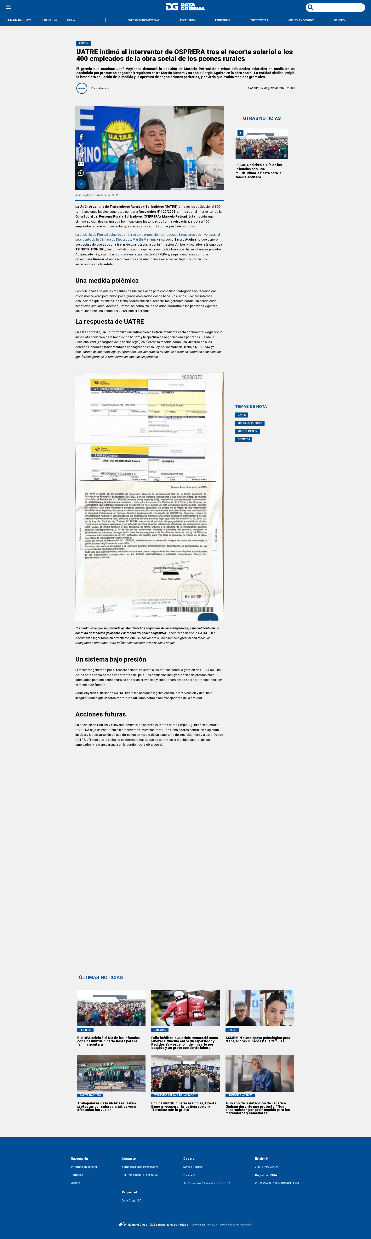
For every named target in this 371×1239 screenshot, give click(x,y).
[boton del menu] (8, 7)
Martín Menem (248, 431)
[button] (81, 137)
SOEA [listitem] (55, 20)
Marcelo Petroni (250, 423)
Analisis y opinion (301, 20)
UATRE (242, 414)
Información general (84, 1167)
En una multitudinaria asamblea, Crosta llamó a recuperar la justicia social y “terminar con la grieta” (183, 1106)
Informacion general (144, 20)
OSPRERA (244, 439)
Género (339, 20)
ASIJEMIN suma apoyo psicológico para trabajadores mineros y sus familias (257, 1039)
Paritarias (222, 20)
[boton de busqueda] (310, 7)
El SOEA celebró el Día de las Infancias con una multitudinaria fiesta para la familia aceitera (259, 171)
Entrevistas (259, 20)
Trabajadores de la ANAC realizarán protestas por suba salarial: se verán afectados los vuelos (107, 1106)
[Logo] (185, 9)
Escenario (187, 20)
